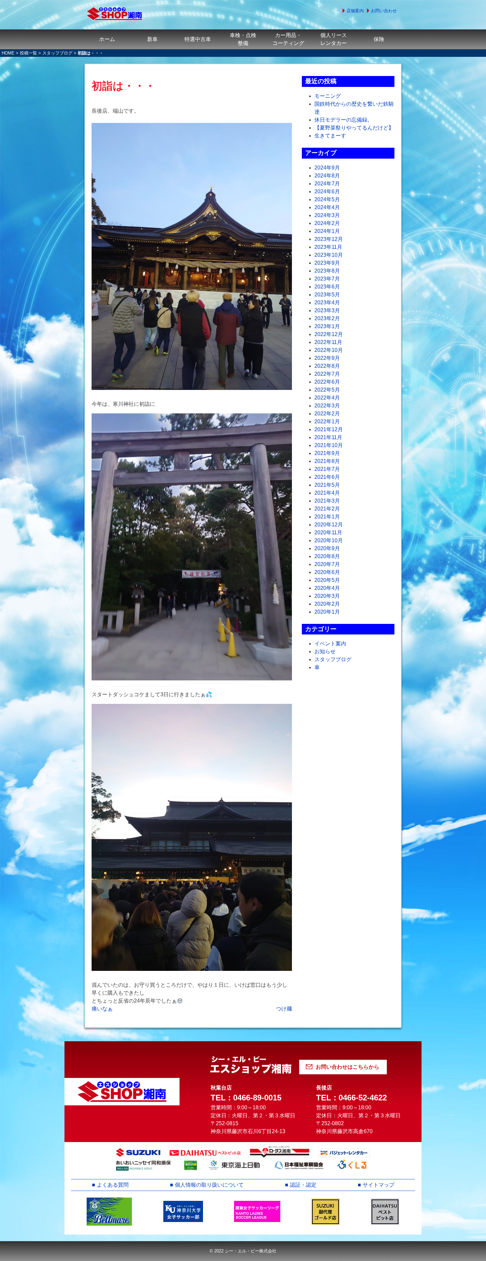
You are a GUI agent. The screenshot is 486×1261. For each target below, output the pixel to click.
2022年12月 (328, 334)
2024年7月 (327, 183)
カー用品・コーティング (288, 39)
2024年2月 (327, 223)
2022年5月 (327, 390)
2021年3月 (327, 501)
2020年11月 (328, 532)
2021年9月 (327, 453)
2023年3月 (327, 310)
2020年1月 (327, 612)
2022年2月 (327, 413)
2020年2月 (327, 604)
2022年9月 (327, 358)
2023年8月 (327, 271)
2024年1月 (327, 231)
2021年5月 (327, 485)
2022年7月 (327, 374)
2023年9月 (327, 263)
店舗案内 (355, 10)
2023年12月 (328, 239)
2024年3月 (327, 215)
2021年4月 (327, 493)
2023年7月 (327, 279)
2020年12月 (328, 524)
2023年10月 (328, 255)
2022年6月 (327, 382)
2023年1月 (327, 326)
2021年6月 (327, 477)
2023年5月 (327, 294)
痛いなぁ (102, 1009)
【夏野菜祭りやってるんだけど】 (354, 128)
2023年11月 (328, 247)
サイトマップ (378, 1185)
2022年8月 (327, 366)
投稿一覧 (28, 53)
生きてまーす (330, 135)
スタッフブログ (57, 53)
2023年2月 (327, 318)
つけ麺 (284, 1009)
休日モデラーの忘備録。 (343, 120)
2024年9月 (327, 168)
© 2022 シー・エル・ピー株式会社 (243, 1250)
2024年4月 (327, 207)
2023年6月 (327, 286)
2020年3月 (327, 596)
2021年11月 (328, 437)
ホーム (107, 39)
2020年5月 (327, 580)
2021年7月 (327, 469)
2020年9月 (327, 548)
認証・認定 (303, 1185)
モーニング (327, 96)
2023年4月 (327, 302)
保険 (379, 39)
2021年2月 (327, 509)
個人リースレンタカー (333, 39)
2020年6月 (327, 572)
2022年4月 (327, 398)
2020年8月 (327, 556)
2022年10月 (328, 350)
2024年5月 (327, 199)
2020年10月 (328, 540)
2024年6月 (327, 191)
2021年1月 (327, 516)
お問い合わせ (384, 10)
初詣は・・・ (123, 86)
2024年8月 (327, 175)
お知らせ (325, 651)
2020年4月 (327, 588)
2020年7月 (327, 564)
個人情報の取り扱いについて (209, 1185)
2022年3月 (327, 405)
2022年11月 (328, 342)
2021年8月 (327, 461)
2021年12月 (328, 429)
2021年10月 (328, 445)
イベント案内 (330, 643)
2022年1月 (327, 421)
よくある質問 (113, 1185)
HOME (8, 53)
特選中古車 (197, 39)
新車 (152, 39)
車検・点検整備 (243, 39)
